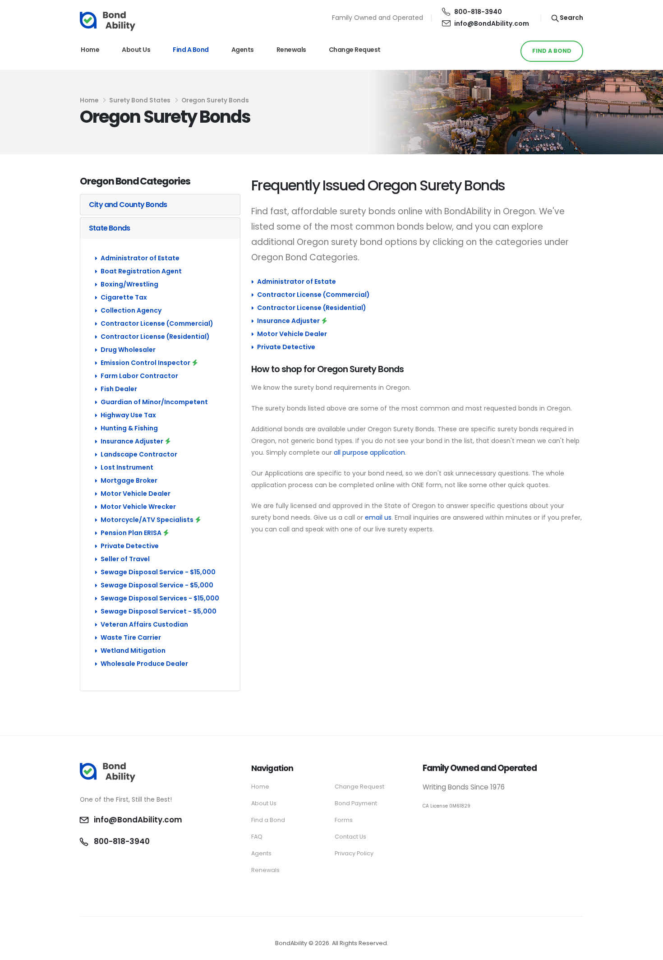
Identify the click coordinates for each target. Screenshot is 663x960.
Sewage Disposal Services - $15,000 (160, 598)
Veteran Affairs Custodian (144, 624)
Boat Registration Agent (141, 271)
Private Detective (130, 545)
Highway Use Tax (128, 415)
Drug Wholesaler (128, 349)
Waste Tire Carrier (131, 637)
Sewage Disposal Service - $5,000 (157, 585)
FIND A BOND (551, 51)
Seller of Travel (125, 558)
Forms (344, 820)
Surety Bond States (139, 100)
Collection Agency (131, 310)
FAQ (256, 836)
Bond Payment (356, 803)
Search (570, 17)
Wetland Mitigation (133, 650)
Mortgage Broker (129, 480)
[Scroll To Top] (647, 950)
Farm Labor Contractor (139, 375)
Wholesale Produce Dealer (144, 663)
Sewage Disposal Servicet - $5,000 (158, 611)
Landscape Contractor (139, 454)
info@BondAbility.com (491, 23)
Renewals (291, 49)
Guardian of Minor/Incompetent (154, 401)
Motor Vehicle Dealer (135, 493)
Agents (242, 49)
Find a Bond (191, 49)
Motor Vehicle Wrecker (138, 506)
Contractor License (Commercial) (157, 323)
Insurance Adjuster (132, 441)
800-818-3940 (478, 11)
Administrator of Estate (140, 258)
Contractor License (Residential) (155, 336)
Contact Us (350, 836)
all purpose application (369, 452)
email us (378, 517)
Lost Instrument (127, 467)
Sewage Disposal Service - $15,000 (158, 572)
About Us (136, 49)
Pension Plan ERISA (131, 532)
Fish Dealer (119, 388)
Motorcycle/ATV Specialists (147, 519)
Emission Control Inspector (145, 362)
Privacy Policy (354, 853)
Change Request (355, 49)
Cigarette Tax (124, 297)
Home (90, 49)
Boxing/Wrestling (129, 284)
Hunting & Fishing (129, 428)
